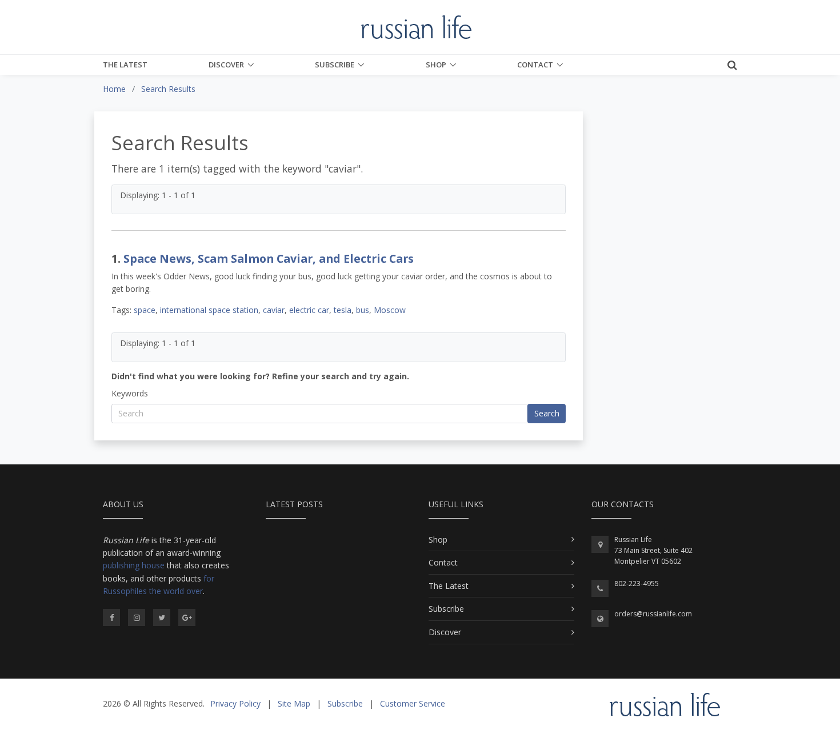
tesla (342, 309)
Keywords (129, 393)
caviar (274, 309)
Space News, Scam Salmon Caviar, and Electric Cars (268, 258)
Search (546, 413)
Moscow (390, 309)
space (144, 309)
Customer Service (412, 703)
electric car (309, 309)
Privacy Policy (235, 703)
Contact (535, 64)
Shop (436, 64)
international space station (209, 309)
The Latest (125, 64)
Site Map (294, 703)
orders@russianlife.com (653, 614)
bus (362, 309)
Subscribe (334, 64)
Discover (226, 64)
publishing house (134, 565)
